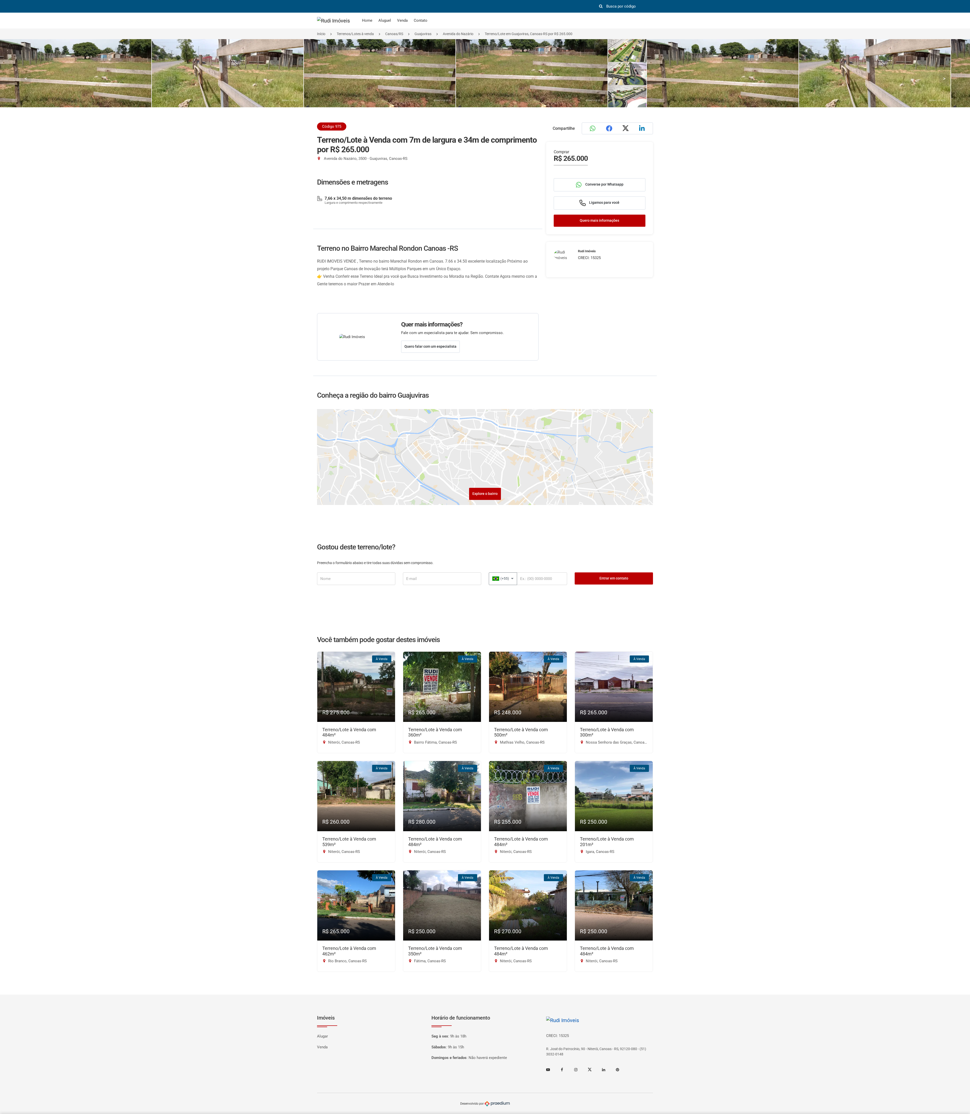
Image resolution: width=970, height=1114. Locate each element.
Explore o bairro (485, 494)
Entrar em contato (613, 578)
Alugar (322, 1036)
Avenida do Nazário (458, 34)
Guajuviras (423, 34)
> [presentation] (944, 78)
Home (367, 20)
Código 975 (331, 126)
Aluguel (384, 20)
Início (321, 34)
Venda (402, 20)
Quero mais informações (599, 220)
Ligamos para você (603, 202)
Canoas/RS (394, 34)
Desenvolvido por (472, 1103)
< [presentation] (26, 78)
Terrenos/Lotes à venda (355, 34)
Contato (420, 20)
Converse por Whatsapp (604, 184)
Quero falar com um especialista (430, 346)
